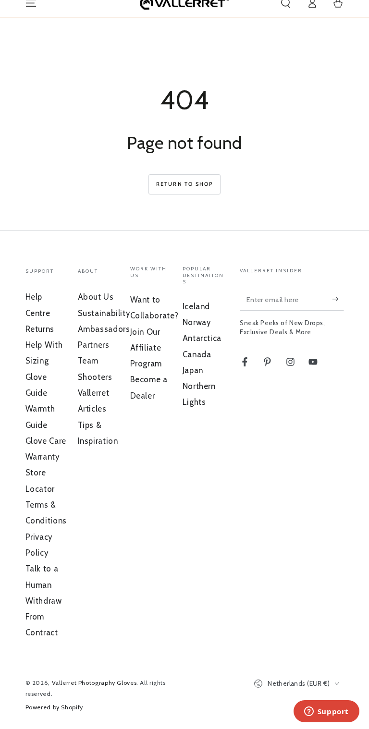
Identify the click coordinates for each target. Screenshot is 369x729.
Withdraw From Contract (43, 617)
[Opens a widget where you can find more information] (326, 712)
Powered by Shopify (54, 707)
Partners (94, 345)
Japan (193, 370)
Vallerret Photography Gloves (94, 682)
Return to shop (184, 184)
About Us (96, 297)
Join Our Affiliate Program (146, 348)
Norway (197, 322)
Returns (39, 329)
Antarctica (202, 338)
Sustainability (104, 313)
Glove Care (45, 441)
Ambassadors (104, 329)
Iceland (196, 306)
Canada (197, 354)
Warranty (42, 457)
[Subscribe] (338, 299)
